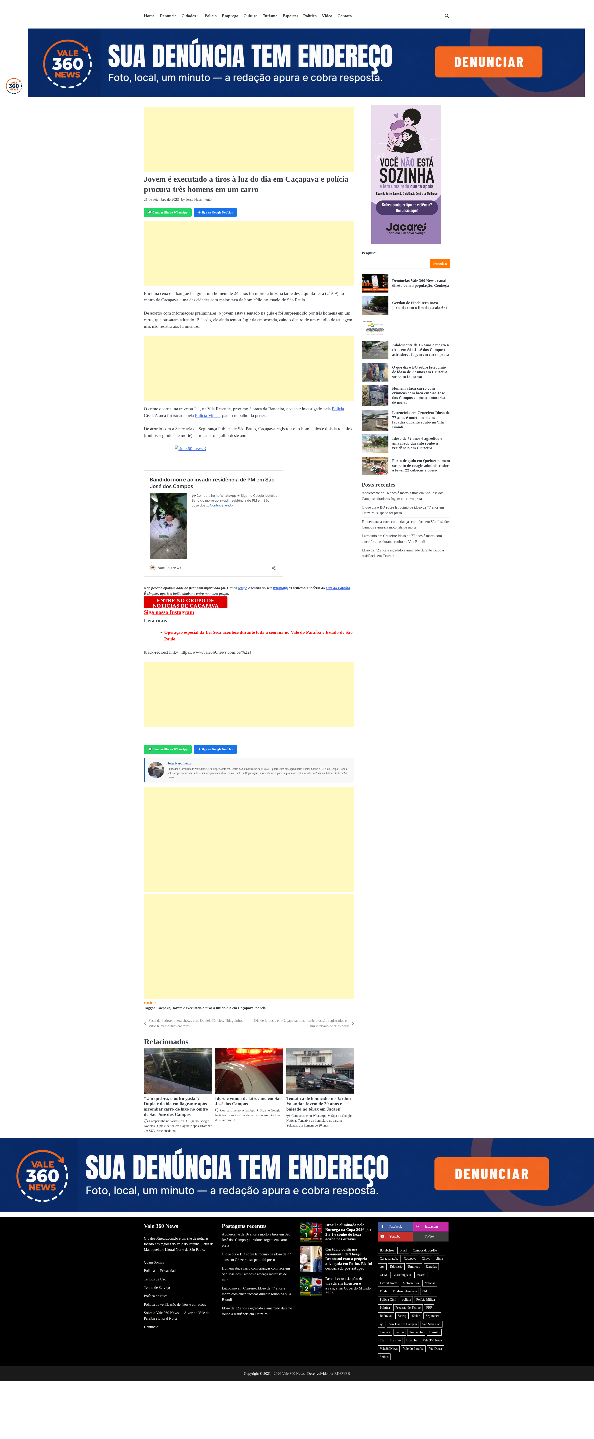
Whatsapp (280, 588)
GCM (383, 1275)
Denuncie (168, 15)
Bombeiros (387, 1250)
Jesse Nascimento (179, 763)
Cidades (188, 15)
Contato (344, 15)
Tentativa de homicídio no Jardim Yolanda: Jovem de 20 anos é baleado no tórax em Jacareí (318, 1103)
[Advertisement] (249, 139)
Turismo (270, 15)
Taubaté (385, 1332)
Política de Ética (156, 1296)
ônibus (384, 1357)
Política (310, 15)
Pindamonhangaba (405, 1291)
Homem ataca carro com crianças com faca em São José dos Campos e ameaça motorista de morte (420, 395)
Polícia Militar (207, 415)
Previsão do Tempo (408, 1307)
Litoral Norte (388, 1283)
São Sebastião (431, 1324)
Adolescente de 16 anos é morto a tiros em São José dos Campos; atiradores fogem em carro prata (420, 350)
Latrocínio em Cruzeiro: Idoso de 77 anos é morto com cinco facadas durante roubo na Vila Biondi (421, 420)
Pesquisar (369, 253)
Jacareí (420, 1275)
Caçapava (410, 1258)
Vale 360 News (432, 1340)
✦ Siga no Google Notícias (215, 212)
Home (149, 15)
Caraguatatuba (389, 1258)
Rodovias (386, 1316)
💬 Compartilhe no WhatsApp (167, 212)
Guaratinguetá (402, 1275)
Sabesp (402, 1316)
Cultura (250, 15)
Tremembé (416, 1332)
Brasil (403, 1250)
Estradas (431, 1266)
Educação (396, 1266)
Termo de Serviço (157, 1288)
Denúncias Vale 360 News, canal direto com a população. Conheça (420, 283)
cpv (382, 1266)
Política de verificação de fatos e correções (175, 1304)
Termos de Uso (155, 1279)
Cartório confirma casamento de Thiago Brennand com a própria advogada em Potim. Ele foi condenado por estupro (348, 1258)
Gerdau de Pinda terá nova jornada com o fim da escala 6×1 (420, 305)
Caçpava (163, 1008)
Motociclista (411, 1283)
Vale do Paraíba (338, 588)
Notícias (429, 1283)
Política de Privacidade (160, 1271)
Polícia (211, 15)
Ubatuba (411, 1340)
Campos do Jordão (425, 1250)
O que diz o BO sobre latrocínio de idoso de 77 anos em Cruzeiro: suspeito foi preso (420, 372)
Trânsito (434, 1332)
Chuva (426, 1258)
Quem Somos (154, 1262)
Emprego (230, 15)
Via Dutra (435, 1348)
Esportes (290, 15)
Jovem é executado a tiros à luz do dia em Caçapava (213, 1008)
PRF (429, 1307)
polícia (260, 1008)
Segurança (432, 1316)
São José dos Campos (403, 1324)
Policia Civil (388, 1299)
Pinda (383, 1291)
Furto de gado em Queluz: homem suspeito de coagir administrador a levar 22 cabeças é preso (421, 466)
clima (439, 1258)
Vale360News (388, 1348)
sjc (381, 1324)
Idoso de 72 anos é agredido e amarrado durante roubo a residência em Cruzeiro (417, 443)
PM (424, 1291)
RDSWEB (342, 1373)
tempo (242, 588)
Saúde (416, 1316)
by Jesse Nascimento (196, 199)
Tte (382, 1340)
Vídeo (327, 15)
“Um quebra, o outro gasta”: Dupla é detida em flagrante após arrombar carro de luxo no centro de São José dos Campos (176, 1106)
